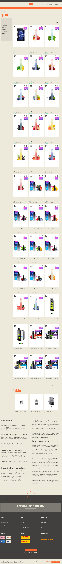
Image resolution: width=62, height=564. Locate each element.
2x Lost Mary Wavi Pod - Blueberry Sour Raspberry (51, 379)
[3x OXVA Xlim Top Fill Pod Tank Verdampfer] (36, 400)
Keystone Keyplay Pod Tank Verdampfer (51, 318)
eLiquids (4, 20)
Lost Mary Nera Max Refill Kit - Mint (19, 258)
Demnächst (4, 38)
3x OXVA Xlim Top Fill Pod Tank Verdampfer (35, 412)
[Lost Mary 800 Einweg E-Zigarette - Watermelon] (20, 304)
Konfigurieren (47, 561)
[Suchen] (16, 4)
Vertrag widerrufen (3, 525)
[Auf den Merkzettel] (26, 26)
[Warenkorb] (60, 4)
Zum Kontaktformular (30, 509)
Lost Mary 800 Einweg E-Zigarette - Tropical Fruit (51, 139)
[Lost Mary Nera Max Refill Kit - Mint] (20, 244)
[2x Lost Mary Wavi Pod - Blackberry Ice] (52, 334)
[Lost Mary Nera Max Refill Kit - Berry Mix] (36, 274)
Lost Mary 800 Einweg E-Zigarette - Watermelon (19, 319)
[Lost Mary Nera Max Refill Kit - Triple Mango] (52, 184)
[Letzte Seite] (54, 22)
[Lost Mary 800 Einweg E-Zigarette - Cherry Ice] (20, 184)
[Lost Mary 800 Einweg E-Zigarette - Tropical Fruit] (52, 124)
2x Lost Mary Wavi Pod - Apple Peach (35, 348)
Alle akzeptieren (56, 561)
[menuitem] (8, 4)
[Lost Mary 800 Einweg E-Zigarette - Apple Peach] (36, 124)
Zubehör (4, 29)
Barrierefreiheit (44, 525)
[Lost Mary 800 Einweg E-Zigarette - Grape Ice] (36, 64)
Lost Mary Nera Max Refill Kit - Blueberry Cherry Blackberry (20, 289)
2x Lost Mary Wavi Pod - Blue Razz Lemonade (19, 379)
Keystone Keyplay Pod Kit (17, 348)
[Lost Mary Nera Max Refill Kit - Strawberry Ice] (36, 214)
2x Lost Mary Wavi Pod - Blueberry (35, 378)
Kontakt (22, 522)
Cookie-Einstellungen (25, 527)
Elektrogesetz (43, 522)
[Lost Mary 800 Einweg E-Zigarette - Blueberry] (36, 304)
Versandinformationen (4, 522)
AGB (42, 527)
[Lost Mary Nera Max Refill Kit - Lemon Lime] (36, 244)
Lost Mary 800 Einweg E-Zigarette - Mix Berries (51, 169)
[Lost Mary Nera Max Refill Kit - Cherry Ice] (52, 244)
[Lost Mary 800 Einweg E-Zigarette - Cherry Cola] (52, 64)
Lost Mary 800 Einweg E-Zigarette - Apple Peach (36, 139)
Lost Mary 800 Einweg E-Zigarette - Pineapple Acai (19, 169)
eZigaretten (4, 23)
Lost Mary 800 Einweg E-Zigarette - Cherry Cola (52, 79)
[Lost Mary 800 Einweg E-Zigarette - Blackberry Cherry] (20, 124)
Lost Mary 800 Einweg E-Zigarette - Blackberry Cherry (19, 139)
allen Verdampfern (46, 434)
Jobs (22, 520)
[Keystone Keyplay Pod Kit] (20, 334)
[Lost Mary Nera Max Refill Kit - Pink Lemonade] (52, 214)
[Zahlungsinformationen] (5, 539)
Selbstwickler (5, 31)
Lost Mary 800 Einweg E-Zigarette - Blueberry (35, 319)
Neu (3, 35)
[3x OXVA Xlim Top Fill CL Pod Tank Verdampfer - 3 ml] (21, 400)
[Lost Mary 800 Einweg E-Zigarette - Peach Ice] (36, 34)
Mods (9, 444)
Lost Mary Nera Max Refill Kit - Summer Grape (20, 229)
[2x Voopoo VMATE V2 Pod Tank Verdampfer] (51, 400)
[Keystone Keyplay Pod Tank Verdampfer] (52, 304)
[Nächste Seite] (52, 22)
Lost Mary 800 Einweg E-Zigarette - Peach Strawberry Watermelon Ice (36, 169)
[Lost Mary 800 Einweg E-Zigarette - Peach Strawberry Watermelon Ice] (36, 154)
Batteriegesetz (43, 520)
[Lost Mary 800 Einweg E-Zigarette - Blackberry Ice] (52, 94)
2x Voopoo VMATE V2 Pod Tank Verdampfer (49, 412)
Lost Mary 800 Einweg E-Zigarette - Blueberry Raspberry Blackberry (19, 109)
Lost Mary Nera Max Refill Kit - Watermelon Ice (34, 199)
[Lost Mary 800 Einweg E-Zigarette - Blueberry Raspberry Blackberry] (20, 94)
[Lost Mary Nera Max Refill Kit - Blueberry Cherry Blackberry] (20, 274)
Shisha (3, 33)
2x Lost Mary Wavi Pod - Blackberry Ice (51, 348)
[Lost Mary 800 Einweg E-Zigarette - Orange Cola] (52, 274)
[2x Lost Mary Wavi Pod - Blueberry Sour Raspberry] (52, 364)
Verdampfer (4, 25)
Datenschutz (23, 525)
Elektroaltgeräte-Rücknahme (46, 524)
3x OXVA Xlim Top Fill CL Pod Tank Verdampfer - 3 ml (20, 412)
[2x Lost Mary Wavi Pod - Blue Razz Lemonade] (20, 364)
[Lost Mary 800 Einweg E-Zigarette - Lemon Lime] (20, 64)
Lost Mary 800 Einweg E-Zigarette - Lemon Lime (19, 79)
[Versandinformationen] (25, 539)
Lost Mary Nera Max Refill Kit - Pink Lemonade (51, 229)
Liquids (20, 425)
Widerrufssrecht (3, 524)
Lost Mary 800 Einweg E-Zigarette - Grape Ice (36, 79)
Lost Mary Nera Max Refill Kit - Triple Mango (51, 199)
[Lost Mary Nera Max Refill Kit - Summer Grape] (20, 214)
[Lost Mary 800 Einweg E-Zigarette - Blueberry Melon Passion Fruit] (36, 94)
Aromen (2, 446)
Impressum (23, 524)
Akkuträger (4, 27)
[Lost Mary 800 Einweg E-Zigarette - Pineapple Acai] (20, 154)
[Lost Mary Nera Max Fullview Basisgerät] (20, 34)
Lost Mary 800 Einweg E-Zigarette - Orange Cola (51, 289)
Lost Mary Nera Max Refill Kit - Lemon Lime (35, 259)
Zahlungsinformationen (4, 520)
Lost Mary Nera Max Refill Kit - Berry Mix (36, 288)
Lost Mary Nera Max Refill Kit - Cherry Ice (52, 258)
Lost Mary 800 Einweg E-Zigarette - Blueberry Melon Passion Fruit (35, 109)
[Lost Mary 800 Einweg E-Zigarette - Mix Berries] (52, 154)
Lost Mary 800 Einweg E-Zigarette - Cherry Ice (20, 199)
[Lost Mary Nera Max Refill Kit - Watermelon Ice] (36, 184)
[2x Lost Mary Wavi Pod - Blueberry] (36, 364)
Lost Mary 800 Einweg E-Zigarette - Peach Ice (36, 50)
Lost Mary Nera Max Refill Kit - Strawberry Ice (36, 229)
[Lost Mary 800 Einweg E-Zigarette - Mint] (52, 34)
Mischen (4, 21)
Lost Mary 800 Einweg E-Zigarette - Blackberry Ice (51, 109)
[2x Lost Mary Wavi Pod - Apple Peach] (36, 334)
